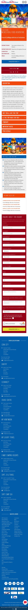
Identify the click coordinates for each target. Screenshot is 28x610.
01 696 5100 (6, 469)
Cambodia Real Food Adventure (11, 200)
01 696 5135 (6, 358)
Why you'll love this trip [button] (10, 113)
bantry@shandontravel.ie (9, 378)
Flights (3, 544)
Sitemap (3, 567)
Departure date (6, 260)
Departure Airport (7, 248)
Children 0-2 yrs (6, 277)
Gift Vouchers (5, 518)
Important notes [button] (8, 127)
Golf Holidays (5, 539)
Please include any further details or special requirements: (12, 298)
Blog (15, 519)
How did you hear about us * (9, 254)
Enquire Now (13, 61)
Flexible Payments (18, 532)
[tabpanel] (14, 17)
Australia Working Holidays (8, 557)
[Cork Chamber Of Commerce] (14, 588)
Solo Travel (4, 531)
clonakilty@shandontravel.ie (9, 396)
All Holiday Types (5, 554)
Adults (4, 272)
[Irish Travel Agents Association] (21, 588)
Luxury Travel (5, 552)
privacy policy (8, 318)
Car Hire (16, 527)
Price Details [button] (7, 131)
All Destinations (5, 555)
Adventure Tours (5, 521)
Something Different (6, 545)
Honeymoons (5, 550)
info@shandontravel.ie (8, 360)
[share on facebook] (15, 72)
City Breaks (4, 540)
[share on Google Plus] (17, 72)
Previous (3, 17)
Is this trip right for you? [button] (11, 118)
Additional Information (8, 289)
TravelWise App (5, 577)
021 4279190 (6, 487)
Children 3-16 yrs (7, 283)
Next (24, 17)
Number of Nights (7, 266)
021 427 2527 (6, 467)
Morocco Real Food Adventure (11, 208)
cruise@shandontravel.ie (8, 415)
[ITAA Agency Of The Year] (21, 592)
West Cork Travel (18, 534)
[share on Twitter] (13, 72)
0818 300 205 (6, 412)
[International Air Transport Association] (7, 588)
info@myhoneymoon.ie (8, 433)
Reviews (4, 575)
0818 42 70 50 (6, 449)
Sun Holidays (4, 534)
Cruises (3, 537)
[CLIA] (7, 592)
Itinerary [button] (5, 122)
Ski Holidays (4, 549)
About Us (16, 522)
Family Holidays (5, 542)
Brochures (16, 521)
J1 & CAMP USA (5, 526)
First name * (5, 225)
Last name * (5, 231)
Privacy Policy (5, 569)
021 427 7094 (6, 357)
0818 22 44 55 (6, 432)
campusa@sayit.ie (7, 510)
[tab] (14, 83)
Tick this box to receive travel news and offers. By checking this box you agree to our (12, 316)
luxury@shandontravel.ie (8, 451)
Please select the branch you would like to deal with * (13, 308)
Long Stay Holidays (6, 529)
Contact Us (16, 526)
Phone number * (6, 242)
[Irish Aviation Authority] (14, 596)
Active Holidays (5, 547)
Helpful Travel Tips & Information (9, 572)
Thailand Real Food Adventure (11, 204)
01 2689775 (6, 488)
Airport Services (18, 531)
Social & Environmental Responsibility (10, 578)
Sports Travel (5, 532)
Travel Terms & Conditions (8, 570)
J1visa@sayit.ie (6, 490)
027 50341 (5, 376)
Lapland (3, 527)
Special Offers (5, 519)
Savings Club (17, 536)
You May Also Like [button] (9, 195)
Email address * (6, 236)
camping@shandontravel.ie (9, 471)
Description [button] (6, 83)
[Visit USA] (14, 592)
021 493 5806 (6, 414)
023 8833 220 (6, 394)
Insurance (16, 518)
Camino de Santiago (6, 536)
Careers (16, 524)
